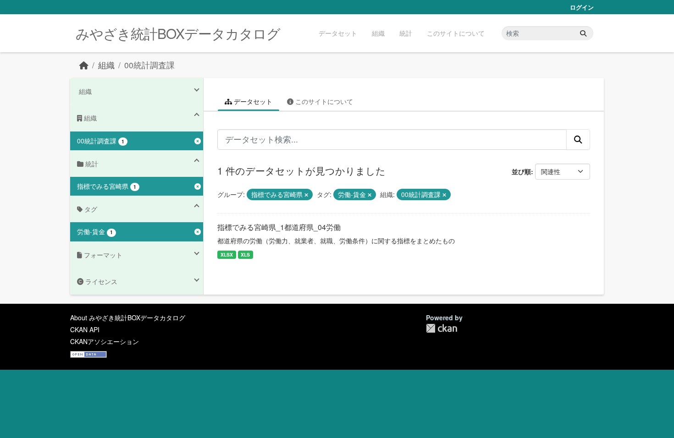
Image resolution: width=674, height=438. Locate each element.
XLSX (227, 254)
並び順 (521, 171)
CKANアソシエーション (104, 341)
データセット (338, 33)
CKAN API (84, 329)
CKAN (441, 328)
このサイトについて (456, 33)
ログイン (582, 7)
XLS (245, 254)
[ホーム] (83, 65)
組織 (378, 33)
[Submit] (583, 33)
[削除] (306, 194)
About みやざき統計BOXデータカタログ (127, 317)
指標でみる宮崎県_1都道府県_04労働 (279, 227)
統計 (405, 33)
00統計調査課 (149, 65)
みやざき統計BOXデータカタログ (178, 33)
